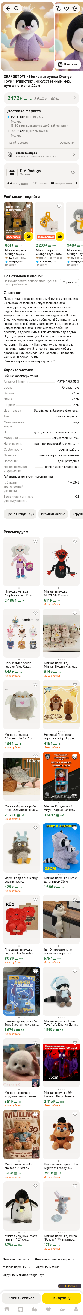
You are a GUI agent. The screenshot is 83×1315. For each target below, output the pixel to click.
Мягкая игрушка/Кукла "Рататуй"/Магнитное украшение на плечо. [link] (60, 1237)
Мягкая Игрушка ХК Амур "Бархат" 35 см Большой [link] (58, 808)
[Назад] (8, 8)
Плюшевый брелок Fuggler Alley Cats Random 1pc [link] (18, 664)
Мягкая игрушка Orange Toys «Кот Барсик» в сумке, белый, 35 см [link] (48, 252)
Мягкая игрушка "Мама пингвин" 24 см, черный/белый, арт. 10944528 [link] (21, 1237)
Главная (7, 1309)
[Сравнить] (58, 8)
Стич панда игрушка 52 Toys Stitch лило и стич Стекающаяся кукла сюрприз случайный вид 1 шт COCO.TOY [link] (21, 1022)
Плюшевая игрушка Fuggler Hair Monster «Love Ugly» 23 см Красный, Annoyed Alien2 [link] (19, 951)
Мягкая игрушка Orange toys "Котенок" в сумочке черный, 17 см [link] (17, 252)
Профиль (76, 1309)
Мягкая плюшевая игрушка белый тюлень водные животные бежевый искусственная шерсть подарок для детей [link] (21, 1094)
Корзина (62, 1309)
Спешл (21, 1309)
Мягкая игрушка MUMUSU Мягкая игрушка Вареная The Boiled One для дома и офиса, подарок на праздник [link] (59, 593)
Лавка (35, 1309)
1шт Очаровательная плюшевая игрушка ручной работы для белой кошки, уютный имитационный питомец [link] (61, 951)
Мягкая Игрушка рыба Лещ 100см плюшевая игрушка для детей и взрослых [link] (20, 808)
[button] (41, 98)
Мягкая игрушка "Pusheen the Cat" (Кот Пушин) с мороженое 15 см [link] (21, 736)
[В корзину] (28, 236)
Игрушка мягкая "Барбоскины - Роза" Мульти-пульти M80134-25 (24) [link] (21, 593)
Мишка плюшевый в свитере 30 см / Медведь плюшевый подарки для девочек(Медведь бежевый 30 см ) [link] (19, 1166)
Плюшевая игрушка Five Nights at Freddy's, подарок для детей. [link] (61, 1166)
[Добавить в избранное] (66, 8)
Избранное (48, 1309)
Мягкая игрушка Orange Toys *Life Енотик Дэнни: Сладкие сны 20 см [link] (61, 1022)
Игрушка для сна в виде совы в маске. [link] (22, 879)
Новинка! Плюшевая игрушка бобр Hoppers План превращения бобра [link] (60, 736)
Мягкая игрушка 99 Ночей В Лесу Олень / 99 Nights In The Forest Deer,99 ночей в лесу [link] (59, 1094)
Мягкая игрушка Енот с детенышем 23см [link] (60, 879)
